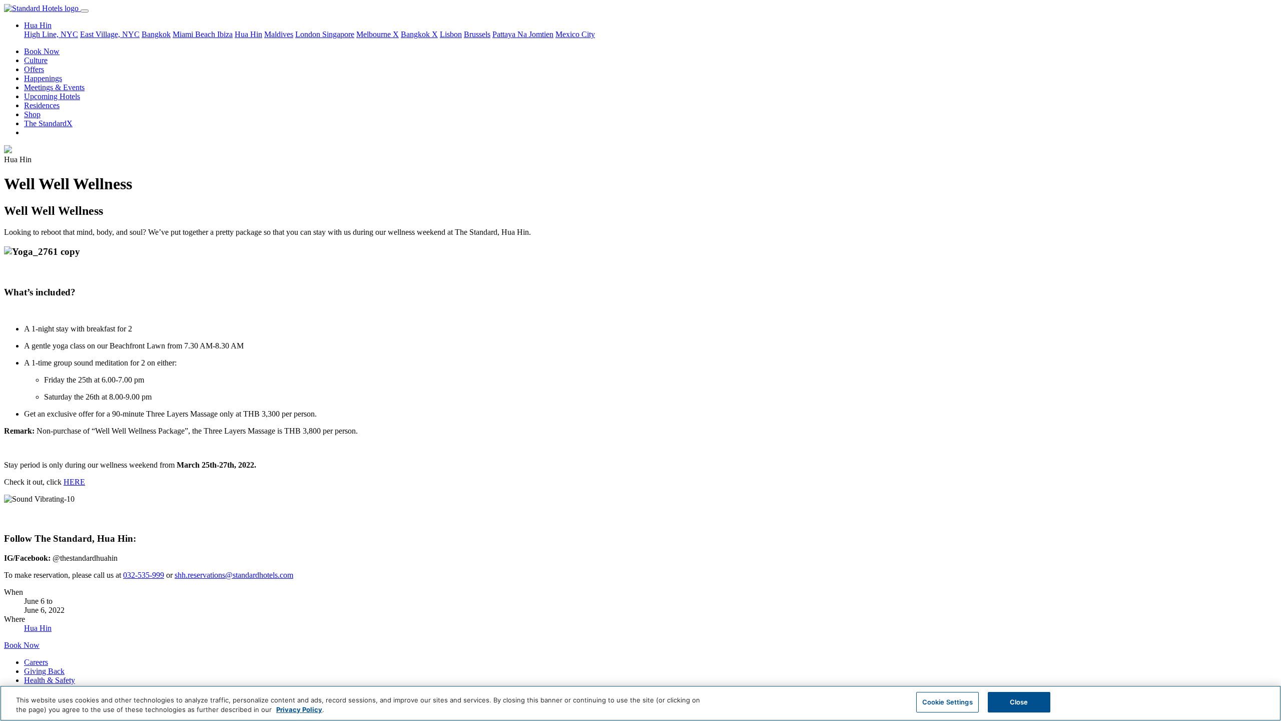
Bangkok (156, 34)
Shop (32, 114)
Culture (36, 60)
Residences (42, 105)
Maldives (278, 34)
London (308, 34)
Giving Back (44, 671)
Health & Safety (49, 680)
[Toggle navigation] (85, 11)
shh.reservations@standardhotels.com (234, 575)
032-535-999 (143, 575)
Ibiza (225, 34)
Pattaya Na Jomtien (522, 34)
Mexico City (575, 34)
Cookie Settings (947, 702)
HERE (74, 482)
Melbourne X (377, 34)
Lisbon (451, 34)
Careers (36, 662)
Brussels (477, 34)
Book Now (42, 51)
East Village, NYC (110, 34)
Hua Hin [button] (38, 25)
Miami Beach (195, 34)
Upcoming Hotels (52, 96)
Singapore (338, 34)
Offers (34, 69)
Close (1019, 702)
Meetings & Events (54, 87)
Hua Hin (248, 34)
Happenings (43, 78)
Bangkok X (419, 34)
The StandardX (48, 123)
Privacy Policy (299, 710)
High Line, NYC (51, 34)
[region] (640, 703)
